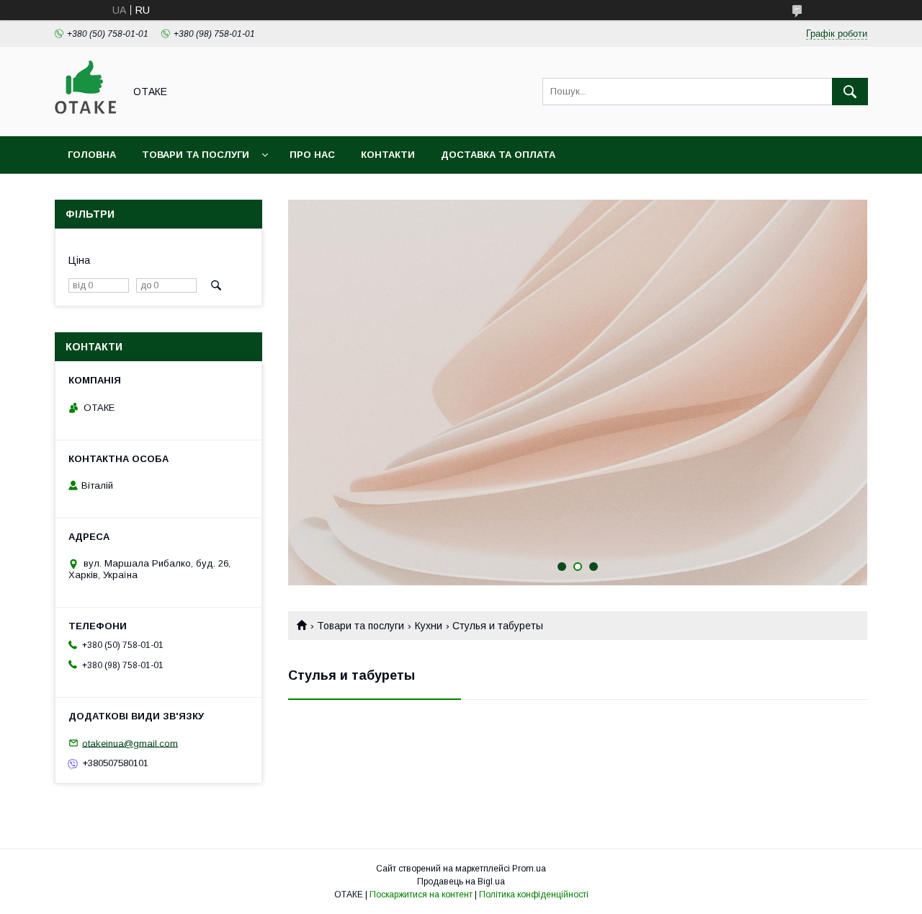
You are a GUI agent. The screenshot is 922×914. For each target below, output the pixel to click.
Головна (92, 154)
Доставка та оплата (498, 154)
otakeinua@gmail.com (130, 742)
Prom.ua (529, 869)
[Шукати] (850, 91)
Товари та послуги (195, 154)
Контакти (388, 154)
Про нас (312, 154)
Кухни (428, 625)
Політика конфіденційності (533, 894)
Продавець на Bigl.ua (461, 882)
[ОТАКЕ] (85, 117)
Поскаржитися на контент (421, 894)
